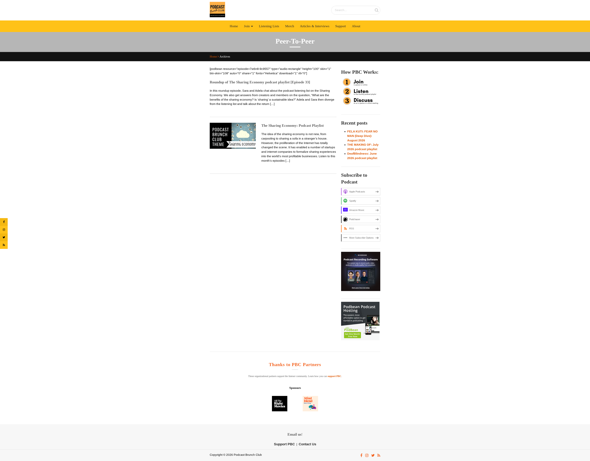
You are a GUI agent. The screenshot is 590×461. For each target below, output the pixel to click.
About (356, 26)
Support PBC (284, 444)
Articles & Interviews (314, 26)
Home (234, 26)
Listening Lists (269, 26)
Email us (294, 434)
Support (340, 26)
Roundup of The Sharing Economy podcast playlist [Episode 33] (260, 82)
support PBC (334, 376)
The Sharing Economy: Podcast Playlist (292, 126)
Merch (289, 26)
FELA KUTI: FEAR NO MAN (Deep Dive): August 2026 (362, 136)
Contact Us (307, 444)
